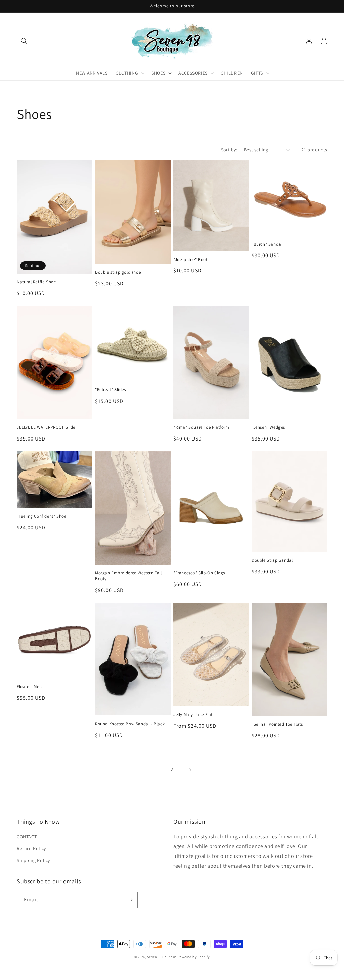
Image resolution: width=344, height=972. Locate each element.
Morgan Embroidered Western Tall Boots (128, 576)
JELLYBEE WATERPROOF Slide (46, 427)
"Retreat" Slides (110, 389)
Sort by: (229, 150)
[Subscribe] (130, 900)
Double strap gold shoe (118, 272)
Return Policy (31, 848)
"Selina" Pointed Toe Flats (277, 724)
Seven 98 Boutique (162, 957)
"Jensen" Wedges (268, 427)
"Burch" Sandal (267, 244)
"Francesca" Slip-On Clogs (199, 573)
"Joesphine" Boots (191, 259)
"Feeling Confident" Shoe (41, 516)
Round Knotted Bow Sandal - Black (130, 724)
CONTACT (27, 837)
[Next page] (190, 769)
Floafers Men (29, 686)
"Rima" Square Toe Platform (201, 427)
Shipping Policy (33, 860)
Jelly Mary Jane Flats (194, 715)
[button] (24, 41)
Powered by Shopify (194, 957)
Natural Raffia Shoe (36, 282)
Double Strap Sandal (272, 560)
